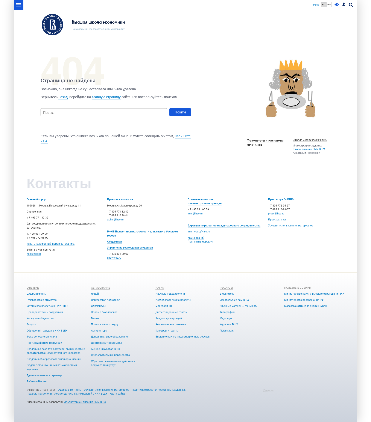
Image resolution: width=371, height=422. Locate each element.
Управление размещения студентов (130, 247)
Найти (180, 112)
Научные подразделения (170, 293)
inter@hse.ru (195, 213)
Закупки (31, 324)
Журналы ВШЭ (229, 324)
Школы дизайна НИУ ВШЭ (309, 149)
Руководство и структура (42, 299)
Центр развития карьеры (106, 342)
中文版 (316, 5)
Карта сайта (117, 393)
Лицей (95, 293)
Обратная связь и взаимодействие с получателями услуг (113, 363)
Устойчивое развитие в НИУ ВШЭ (47, 305)
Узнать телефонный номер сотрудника (51, 243)
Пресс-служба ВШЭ (281, 199)
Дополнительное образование (110, 336)
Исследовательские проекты (173, 299)
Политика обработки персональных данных (159, 389)
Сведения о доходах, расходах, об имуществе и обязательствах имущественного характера (56, 351)
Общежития (114, 241)
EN (329, 4)
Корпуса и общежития (40, 318)
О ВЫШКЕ (33, 287)
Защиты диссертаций (168, 318)
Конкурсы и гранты (166, 330)
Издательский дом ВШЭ (234, 299)
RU (323, 4)
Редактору (268, 389)
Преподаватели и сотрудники (45, 312)
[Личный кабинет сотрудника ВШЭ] (344, 5)
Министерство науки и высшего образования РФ (314, 293)
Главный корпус (37, 199)
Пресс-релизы (277, 219)
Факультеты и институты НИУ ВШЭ (265, 142)
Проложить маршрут (200, 241)
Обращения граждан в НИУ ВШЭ (47, 330)
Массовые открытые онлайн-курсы (305, 305)
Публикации (227, 330)
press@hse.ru (276, 213)
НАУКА (159, 287)
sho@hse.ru (114, 257)
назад (63, 96)
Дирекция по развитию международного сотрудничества (224, 225)
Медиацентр (227, 318)
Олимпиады (98, 305)
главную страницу (106, 96)
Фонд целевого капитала (42, 336)
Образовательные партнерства (110, 355)
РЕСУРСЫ (226, 287)
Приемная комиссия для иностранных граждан (205, 201)
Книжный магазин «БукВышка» (239, 305)
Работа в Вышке (37, 381)
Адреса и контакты (69, 389)
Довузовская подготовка (105, 299)
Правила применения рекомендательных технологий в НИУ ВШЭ (67, 393)
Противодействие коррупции (44, 342)
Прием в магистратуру (104, 324)
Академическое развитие (170, 324)
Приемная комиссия (120, 199)
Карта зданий (196, 237)
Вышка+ (96, 318)
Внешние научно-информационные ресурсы (182, 336)
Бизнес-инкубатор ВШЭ (105, 349)
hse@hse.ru (34, 253)
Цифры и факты (36, 293)
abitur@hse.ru (115, 219)
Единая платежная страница (44, 375)
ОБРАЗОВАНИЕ (100, 287)
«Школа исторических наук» (310, 140)
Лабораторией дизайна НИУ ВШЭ (85, 402)
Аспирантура (99, 330)
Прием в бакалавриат (104, 312)
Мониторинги (163, 305)
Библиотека (227, 293)
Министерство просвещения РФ (304, 299)
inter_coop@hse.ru (199, 231)
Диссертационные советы (171, 312)
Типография (227, 312)
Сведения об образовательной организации (54, 359)
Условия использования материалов (290, 225)
